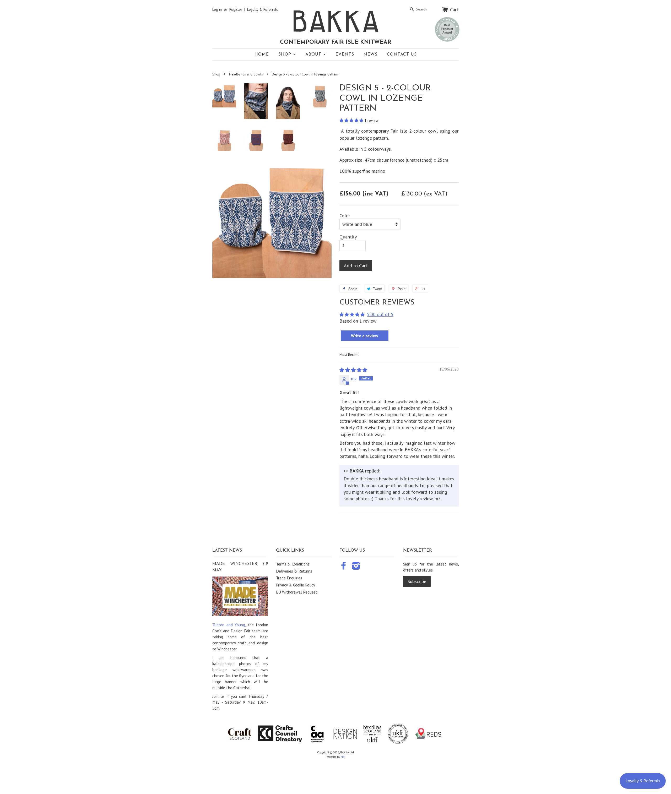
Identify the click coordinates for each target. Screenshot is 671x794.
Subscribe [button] (417, 581)
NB (343, 757)
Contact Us (402, 54)
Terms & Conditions (293, 564)
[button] (351, 120)
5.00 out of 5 (380, 314)
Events (345, 54)
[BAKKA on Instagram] (356, 567)
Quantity (348, 237)
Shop (285, 54)
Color (344, 215)
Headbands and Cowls (246, 74)
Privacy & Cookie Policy (295, 585)
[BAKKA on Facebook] (343, 567)
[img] (353, 370)
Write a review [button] (364, 335)
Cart (454, 9)
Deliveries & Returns (294, 571)
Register (235, 9)
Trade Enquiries (289, 577)
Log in (217, 9)
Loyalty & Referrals (262, 9)
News (370, 54)
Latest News (227, 550)
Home (262, 54)
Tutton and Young (228, 624)
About (314, 54)
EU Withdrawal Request (296, 592)
